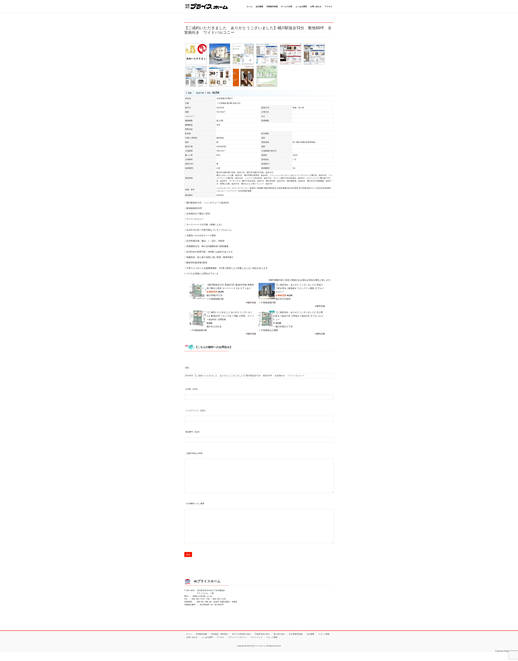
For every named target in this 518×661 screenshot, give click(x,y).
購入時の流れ (279, 634)
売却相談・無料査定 (219, 634)
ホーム (189, 634)
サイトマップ (256, 637)
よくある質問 (207, 637)
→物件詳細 (250, 302)
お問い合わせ (191, 637)
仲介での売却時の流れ (241, 634)
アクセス (220, 637)
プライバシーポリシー (237, 637)
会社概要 (310, 634)
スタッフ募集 (324, 634)
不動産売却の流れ (262, 634)
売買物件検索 (201, 634)
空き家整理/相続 (296, 634)
